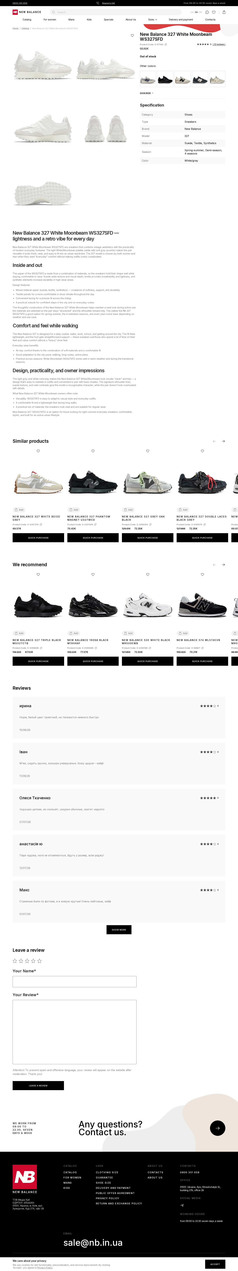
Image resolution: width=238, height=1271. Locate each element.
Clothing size (107, 1172)
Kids (89, 19)
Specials (108, 19)
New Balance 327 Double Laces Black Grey (202, 518)
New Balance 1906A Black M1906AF (88, 641)
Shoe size (103, 1183)
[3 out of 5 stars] (27, 961)
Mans (71, 19)
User (99, 1166)
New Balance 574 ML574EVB (198, 640)
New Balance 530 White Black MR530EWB (146, 641)
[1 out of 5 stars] (15, 961)
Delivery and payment (181, 19)
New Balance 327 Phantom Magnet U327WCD (88, 518)
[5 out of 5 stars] (39, 961)
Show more (119, 929)
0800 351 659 (20, 3)
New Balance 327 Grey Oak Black (143, 518)
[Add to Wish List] (132, 35)
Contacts (210, 19)
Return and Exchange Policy (119, 1203)
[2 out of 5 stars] (21, 961)
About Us (131, 19)
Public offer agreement (115, 1193)
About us (155, 1166)
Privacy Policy (107, 1198)
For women (50, 19)
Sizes (151, 19)
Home (15, 28)
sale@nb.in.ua (93, 1243)
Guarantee (104, 1177)
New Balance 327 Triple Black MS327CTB (37, 641)
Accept (215, 1264)
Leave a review (38, 1085)
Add (21, 509)
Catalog (27, 19)
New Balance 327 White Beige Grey (36, 518)
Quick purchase (38, 537)
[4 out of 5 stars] (33, 961)
